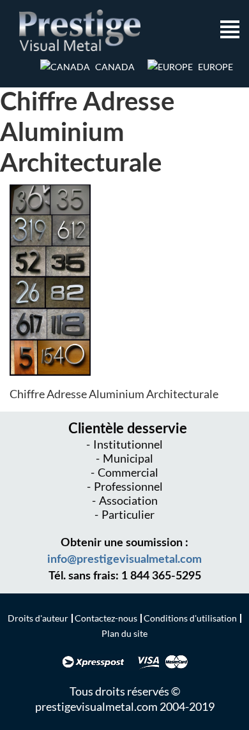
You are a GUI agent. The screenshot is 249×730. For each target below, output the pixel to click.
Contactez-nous (106, 618)
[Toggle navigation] (229, 30)
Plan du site (124, 633)
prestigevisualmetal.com (96, 706)
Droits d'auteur (38, 618)
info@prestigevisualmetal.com (124, 559)
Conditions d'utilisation (190, 618)
